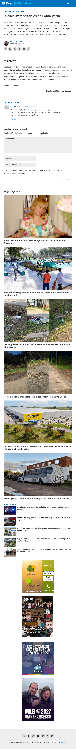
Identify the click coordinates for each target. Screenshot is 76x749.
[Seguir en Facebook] (28, 736)
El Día (17, 3)
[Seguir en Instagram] (33, 736)
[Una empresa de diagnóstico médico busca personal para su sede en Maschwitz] (10, 531)
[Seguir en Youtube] (38, 736)
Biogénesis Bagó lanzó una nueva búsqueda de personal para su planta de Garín (43, 540)
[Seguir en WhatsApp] (43, 736)
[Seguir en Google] (52, 736)
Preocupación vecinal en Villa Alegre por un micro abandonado (37, 498)
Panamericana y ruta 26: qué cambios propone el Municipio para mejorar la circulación (43, 519)
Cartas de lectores (14, 11)
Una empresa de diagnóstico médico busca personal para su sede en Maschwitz (44, 529)
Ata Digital (63, 742)
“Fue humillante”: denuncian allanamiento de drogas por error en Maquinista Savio (44, 550)
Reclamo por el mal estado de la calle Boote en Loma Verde (35, 397)
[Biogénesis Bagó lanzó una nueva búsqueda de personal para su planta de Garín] (10, 542)
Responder (15, 119)
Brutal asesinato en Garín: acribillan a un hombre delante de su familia (43, 508)
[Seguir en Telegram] (47, 736)
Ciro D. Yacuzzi (16, 42)
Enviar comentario (65, 179)
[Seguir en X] (24, 736)
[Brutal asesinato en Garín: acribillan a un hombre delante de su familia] (10, 510)
